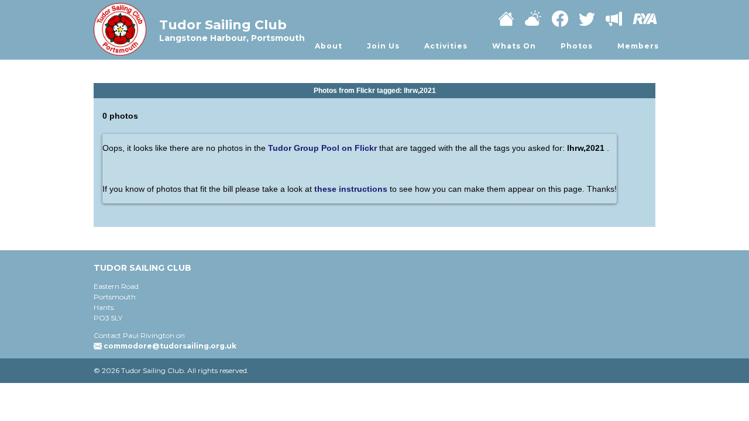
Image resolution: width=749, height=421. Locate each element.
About (328, 46)
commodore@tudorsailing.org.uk (170, 345)
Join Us (383, 46)
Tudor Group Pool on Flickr (322, 148)
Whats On (514, 46)
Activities (446, 46)
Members (638, 46)
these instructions (352, 189)
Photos (577, 46)
